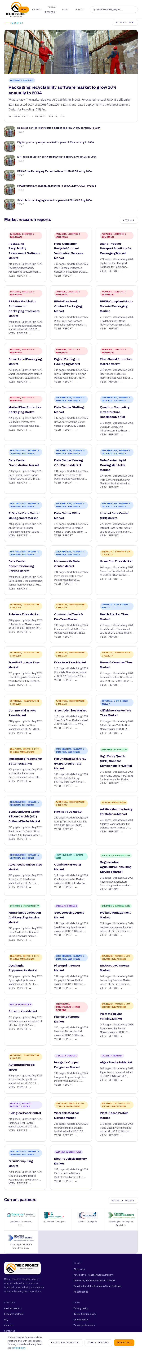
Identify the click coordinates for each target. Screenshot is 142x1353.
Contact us (9, 1331)
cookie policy (18, 1348)
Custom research (13, 1308)
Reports (37, 9)
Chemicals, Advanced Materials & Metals (95, 1280)
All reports (79, 1269)
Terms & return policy (85, 1314)
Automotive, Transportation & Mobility (93, 1275)
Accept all (124, 1342)
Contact (80, 9)
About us (8, 1325)
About (65, 9)
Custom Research (50, 9)
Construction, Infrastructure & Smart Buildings (97, 1286)
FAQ (6, 1319)
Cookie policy (81, 1319)
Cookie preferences (84, 1325)
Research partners (14, 1314)
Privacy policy (81, 1308)
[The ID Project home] (9, 9)
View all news (125, 22)
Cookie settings (98, 1342)
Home (23, 9)
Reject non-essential (65, 1342)
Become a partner (123, 1200)
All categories (81, 1292)
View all (129, 220)
